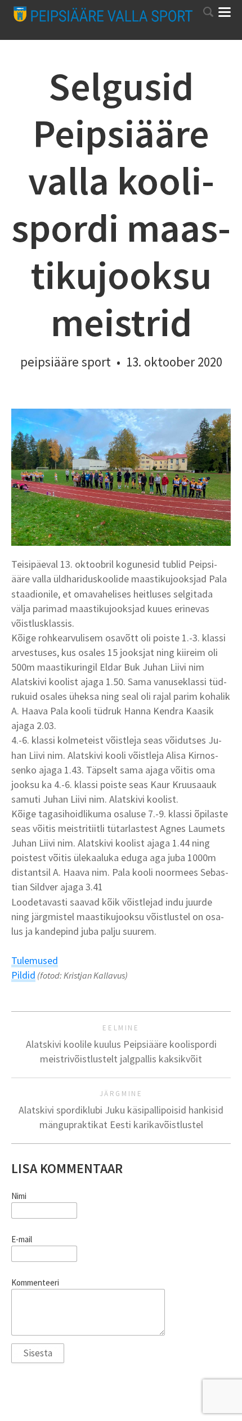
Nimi (18, 1196)
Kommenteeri (35, 1283)
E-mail (21, 1239)
